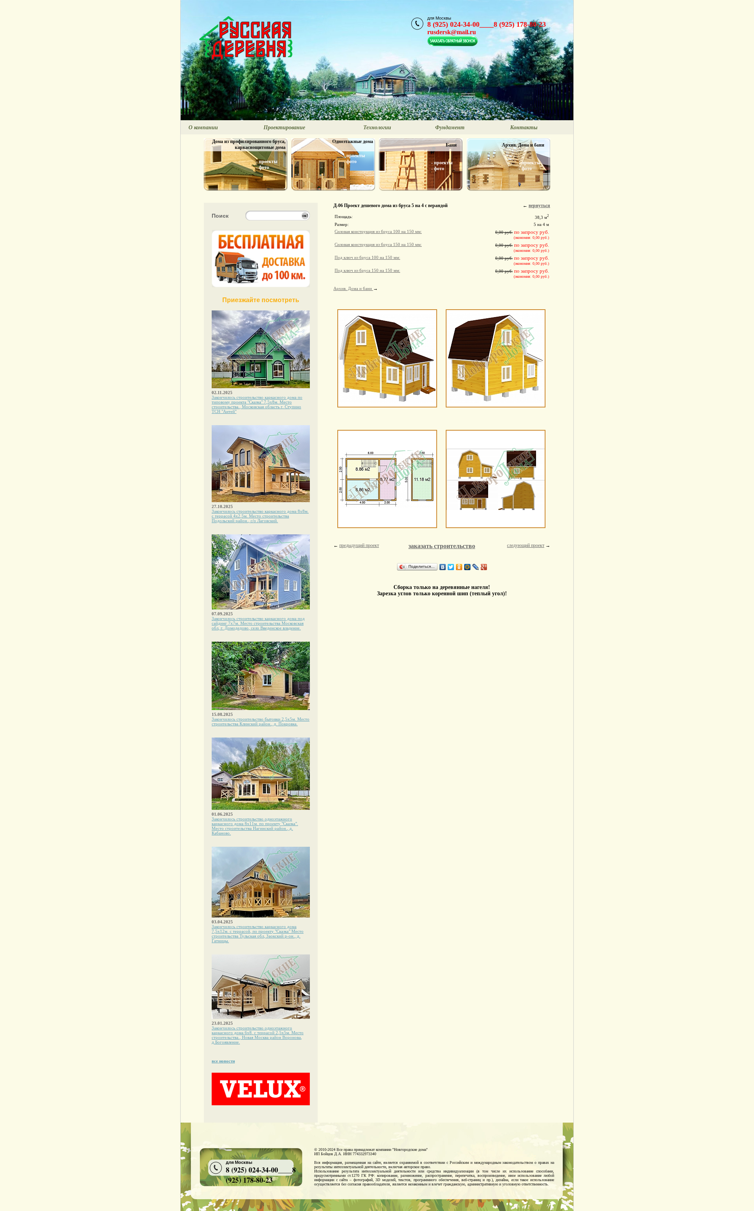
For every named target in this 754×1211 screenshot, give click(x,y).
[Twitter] (451, 567)
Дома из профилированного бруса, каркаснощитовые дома (248, 144)
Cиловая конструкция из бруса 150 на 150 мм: (378, 244)
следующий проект (525, 545)
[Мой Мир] (467, 567)
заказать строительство (441, 546)
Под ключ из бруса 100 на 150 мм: (367, 257)
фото (264, 167)
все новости (223, 1061)
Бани (451, 145)
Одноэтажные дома (352, 141)
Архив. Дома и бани (523, 145)
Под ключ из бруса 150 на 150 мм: (367, 270)
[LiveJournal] (476, 567)
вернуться (539, 205)
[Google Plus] (484, 567)
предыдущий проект (359, 545)
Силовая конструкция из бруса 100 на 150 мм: (378, 231)
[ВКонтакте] (443, 567)
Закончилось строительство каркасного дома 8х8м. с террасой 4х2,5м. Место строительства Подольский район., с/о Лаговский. (260, 516)
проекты (268, 161)
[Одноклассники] (459, 567)
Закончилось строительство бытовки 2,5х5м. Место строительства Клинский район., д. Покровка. (260, 721)
